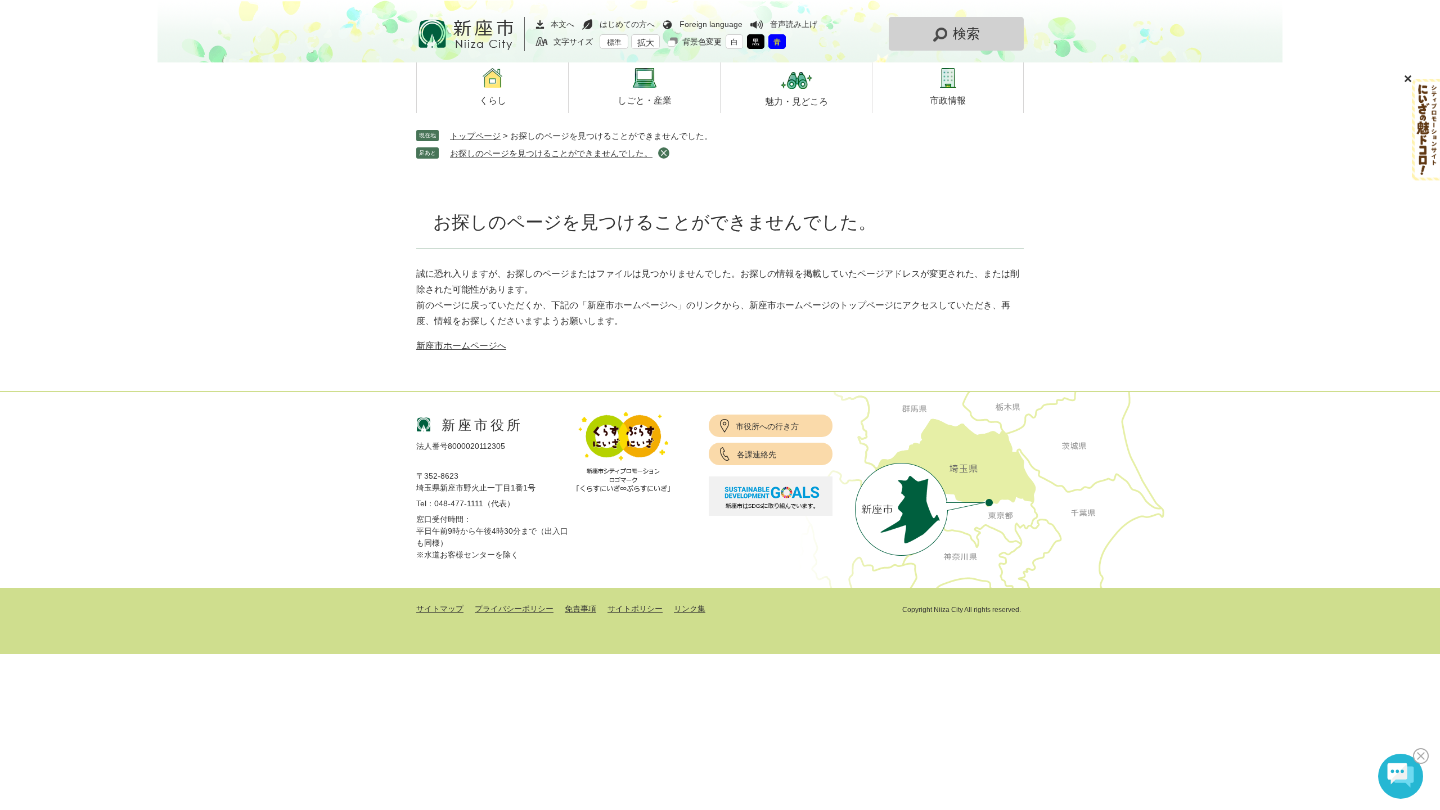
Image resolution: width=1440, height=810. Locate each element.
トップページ (475, 136)
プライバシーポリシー (514, 608)
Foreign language (711, 24)
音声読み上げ (793, 24)
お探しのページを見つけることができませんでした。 (551, 153)
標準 (614, 42)
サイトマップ (440, 608)
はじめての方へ (627, 24)
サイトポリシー (635, 608)
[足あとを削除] (663, 153)
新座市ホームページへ (461, 345)
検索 (966, 33)
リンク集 (689, 608)
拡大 (645, 42)
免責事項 (580, 608)
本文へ (562, 24)
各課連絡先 (756, 454)
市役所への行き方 (767, 426)
